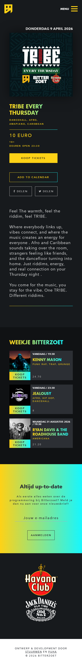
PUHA (52, 651)
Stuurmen (33, 651)
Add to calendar (33, 177)
